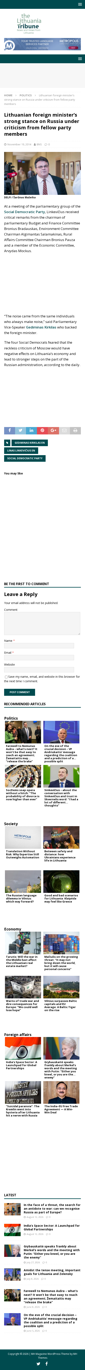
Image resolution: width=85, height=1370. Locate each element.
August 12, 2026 (35, 1216)
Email (8, 653)
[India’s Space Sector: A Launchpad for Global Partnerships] (12, 1230)
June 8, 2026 (33, 1306)
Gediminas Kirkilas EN (30, 442)
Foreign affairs (17, 1034)
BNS (39, 144)
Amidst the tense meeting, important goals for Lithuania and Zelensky (52, 1272)
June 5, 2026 (33, 1330)
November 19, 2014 (19, 144)
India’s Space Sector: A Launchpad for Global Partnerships (52, 1227)
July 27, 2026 (33, 1262)
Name (8, 641)
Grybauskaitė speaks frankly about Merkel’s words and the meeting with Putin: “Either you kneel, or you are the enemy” (52, 1252)
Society (11, 823)
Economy (12, 929)
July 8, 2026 (33, 1278)
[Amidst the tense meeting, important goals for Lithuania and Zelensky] (12, 1274)
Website (9, 664)
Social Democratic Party (24, 211)
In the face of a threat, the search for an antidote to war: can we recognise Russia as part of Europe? (52, 1208)
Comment (11, 610)
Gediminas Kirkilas (41, 327)
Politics (11, 718)
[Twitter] (38, 1364)
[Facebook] (46, 1364)
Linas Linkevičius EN (21, 450)
